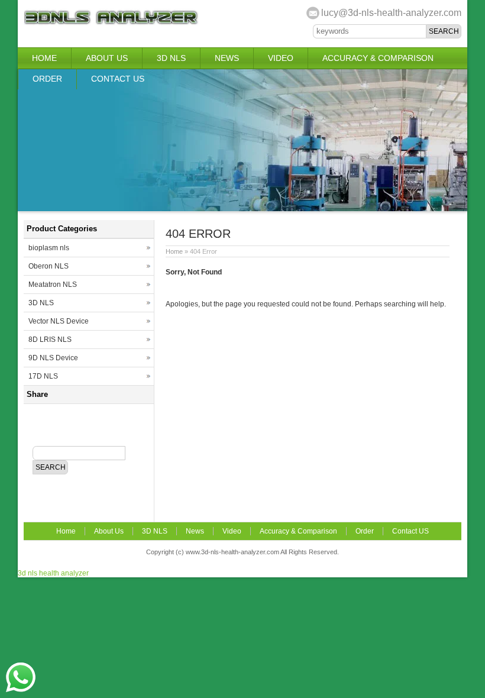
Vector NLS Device (58, 321)
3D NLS (171, 58)
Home (44, 58)
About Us (107, 58)
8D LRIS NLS (50, 339)
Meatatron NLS (52, 284)
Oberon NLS (48, 266)
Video (280, 58)
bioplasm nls (48, 248)
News (227, 58)
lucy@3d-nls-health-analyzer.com (391, 13)
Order (47, 78)
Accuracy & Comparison (378, 58)
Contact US (117, 78)
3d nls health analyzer (53, 573)
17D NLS (43, 376)
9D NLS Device (53, 358)
